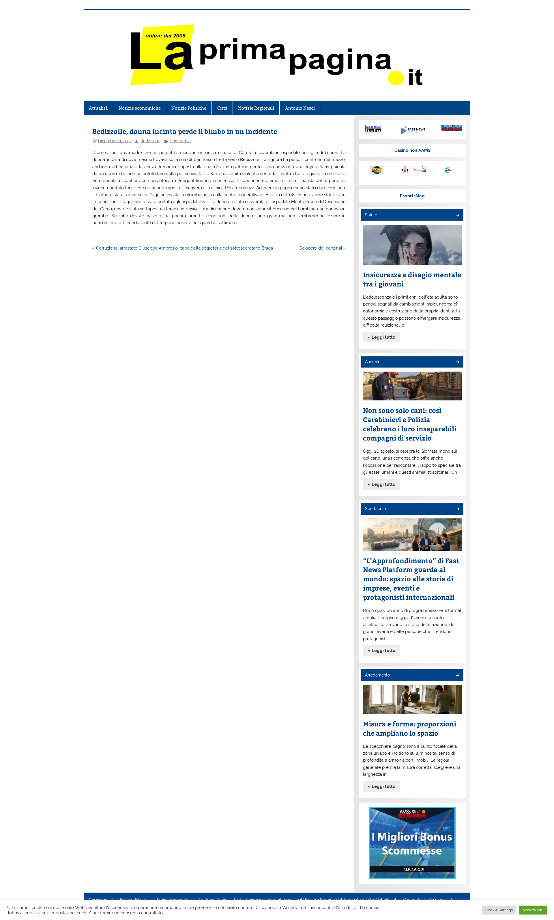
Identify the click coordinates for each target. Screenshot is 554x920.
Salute (371, 215)
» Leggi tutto (381, 337)
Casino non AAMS (412, 150)
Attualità (98, 108)
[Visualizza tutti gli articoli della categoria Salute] (457, 215)
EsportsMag (412, 195)
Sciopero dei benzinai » (323, 248)
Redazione (150, 140)
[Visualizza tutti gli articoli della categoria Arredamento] (457, 675)
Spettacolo (375, 508)
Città (222, 108)
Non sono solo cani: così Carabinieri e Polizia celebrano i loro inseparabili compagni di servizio (409, 424)
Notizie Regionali (256, 108)
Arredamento (377, 675)
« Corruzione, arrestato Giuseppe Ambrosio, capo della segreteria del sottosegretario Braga (182, 248)
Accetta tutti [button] (533, 910)
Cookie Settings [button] (499, 910)
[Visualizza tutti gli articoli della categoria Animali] (457, 362)
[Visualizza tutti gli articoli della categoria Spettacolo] (457, 509)
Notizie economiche (140, 108)
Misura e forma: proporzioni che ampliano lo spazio (409, 728)
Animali (372, 361)
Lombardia (180, 140)
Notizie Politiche (188, 108)
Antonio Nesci (300, 108)
